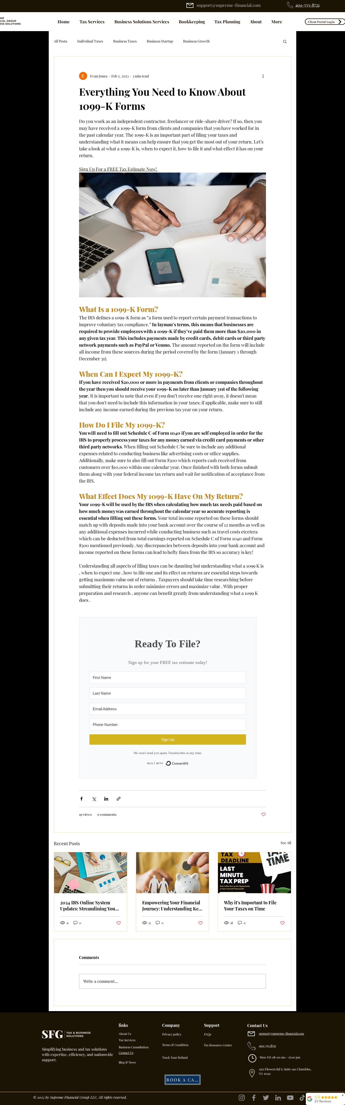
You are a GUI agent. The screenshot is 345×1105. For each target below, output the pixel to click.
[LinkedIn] (278, 1098)
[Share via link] (118, 798)
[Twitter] (266, 1098)
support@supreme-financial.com (228, 5)
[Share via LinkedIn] (106, 798)
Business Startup (160, 41)
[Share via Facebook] (81, 798)
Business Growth (196, 41)
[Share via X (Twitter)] (93, 798)
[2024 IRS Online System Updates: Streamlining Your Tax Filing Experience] (90, 872)
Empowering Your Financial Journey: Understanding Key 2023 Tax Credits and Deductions (171, 906)
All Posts (60, 41)
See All (286, 842)
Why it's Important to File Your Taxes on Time (250, 906)
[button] (284, 41)
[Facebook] (254, 1098)
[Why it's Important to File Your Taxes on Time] (254, 872)
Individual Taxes (90, 41)
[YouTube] (290, 1098)
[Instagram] (242, 1098)
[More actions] (263, 76)
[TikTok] (302, 1098)
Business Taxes (125, 41)
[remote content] (172, 697)
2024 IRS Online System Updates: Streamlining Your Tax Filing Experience (88, 906)
